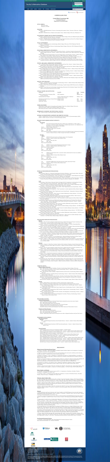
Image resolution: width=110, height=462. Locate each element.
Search (35, 9)
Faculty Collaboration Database (36, 4)
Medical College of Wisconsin (31, 0)
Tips (43, 9)
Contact (39, 9)
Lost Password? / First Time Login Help (78, 7)
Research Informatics (77, 0)
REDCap (83, 0)
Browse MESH (53, 9)
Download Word (73, 12)
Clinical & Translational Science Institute (39, 448)
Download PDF (80, 12)
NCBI (42, 454)
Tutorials (47, 9)
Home (28, 9)
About (31, 9)
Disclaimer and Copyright (48, 454)
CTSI (71, 0)
